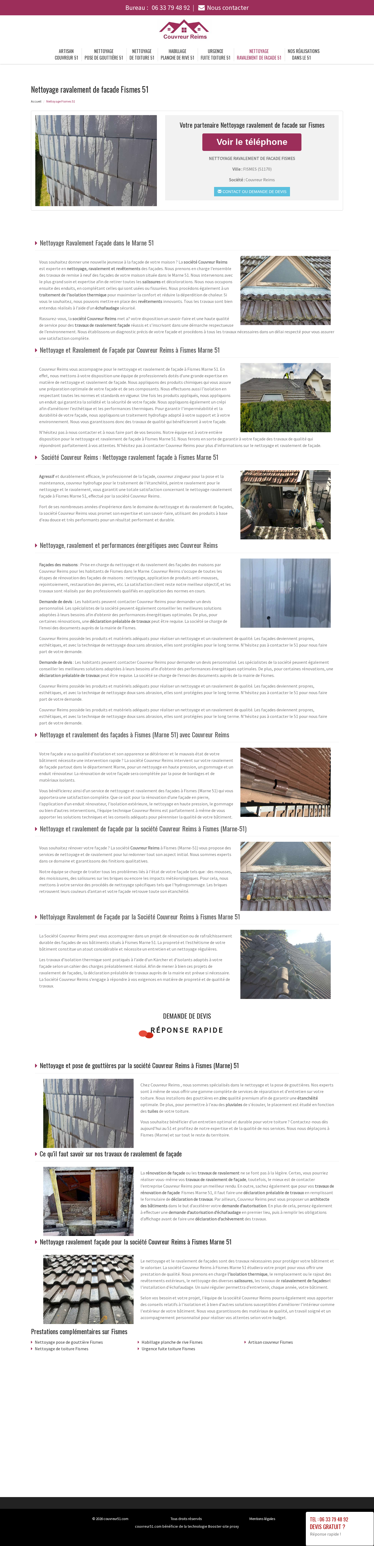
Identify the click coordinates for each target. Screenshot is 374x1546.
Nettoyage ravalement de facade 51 (259, 54)
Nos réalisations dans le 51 (304, 54)
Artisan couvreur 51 (66, 54)
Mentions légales (262, 1518)
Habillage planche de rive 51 (177, 54)
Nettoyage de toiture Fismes (61, 1348)
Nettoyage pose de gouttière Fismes (69, 1342)
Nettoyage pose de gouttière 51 (104, 54)
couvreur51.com (115, 1518)
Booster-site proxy (223, 1526)
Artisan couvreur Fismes (270, 1342)
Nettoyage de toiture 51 (142, 54)
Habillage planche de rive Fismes (172, 1342)
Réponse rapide (187, 1030)
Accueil (36, 101)
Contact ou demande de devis (253, 191)
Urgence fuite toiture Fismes (168, 1348)
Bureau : (157, 7)
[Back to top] (359, 1531)
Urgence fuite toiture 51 (215, 54)
